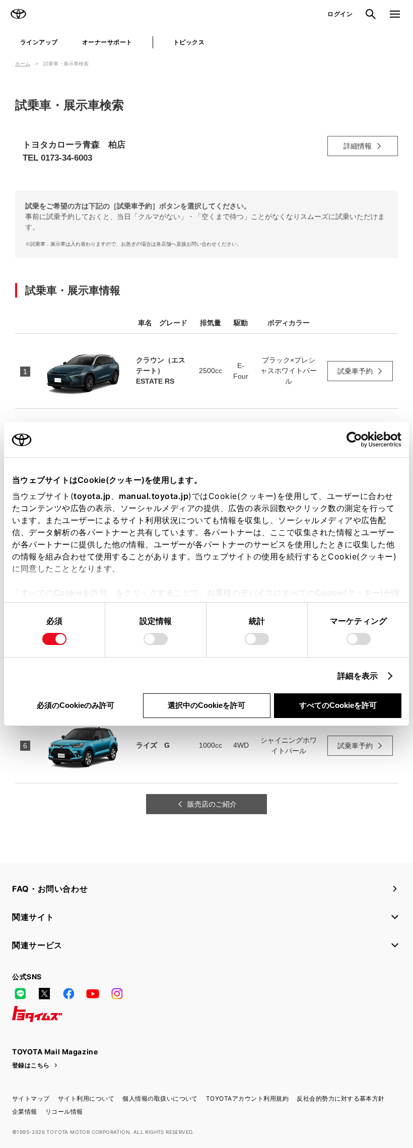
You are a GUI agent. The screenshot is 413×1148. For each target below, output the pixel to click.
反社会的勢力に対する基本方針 (341, 1098)
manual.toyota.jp (153, 496)
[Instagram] (117, 994)
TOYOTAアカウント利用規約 (247, 1098)
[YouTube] (93, 994)
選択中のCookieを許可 (206, 705)
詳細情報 (357, 146)
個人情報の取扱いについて (160, 1098)
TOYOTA (18, 14)
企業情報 (24, 1111)
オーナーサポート (107, 42)
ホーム (22, 63)
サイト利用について (86, 1098)
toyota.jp (92, 496)
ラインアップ (39, 42)
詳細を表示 (357, 676)
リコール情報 (64, 1111)
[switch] (156, 639)
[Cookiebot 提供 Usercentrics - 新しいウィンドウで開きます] (357, 440)
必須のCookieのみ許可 (75, 705)
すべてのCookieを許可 (338, 705)
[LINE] (20, 994)
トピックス (188, 42)
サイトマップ (31, 1098)
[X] (44, 994)
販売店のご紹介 (212, 804)
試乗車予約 (355, 371)
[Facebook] (68, 994)
